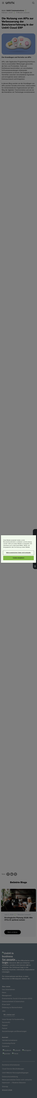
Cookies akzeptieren (18, 558)
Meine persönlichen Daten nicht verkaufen (18, 552)
